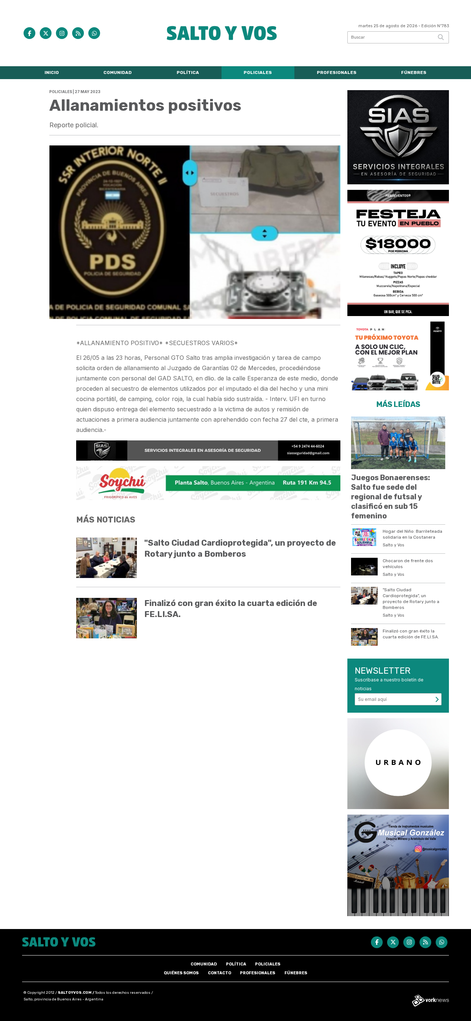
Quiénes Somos (181, 973)
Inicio (52, 72)
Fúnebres (413, 72)
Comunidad (117, 72)
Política (188, 72)
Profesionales (337, 72)
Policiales (258, 72)
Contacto (219, 973)
